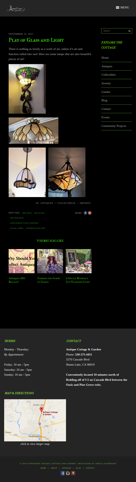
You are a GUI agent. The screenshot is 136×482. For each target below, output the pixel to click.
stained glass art (35, 228)
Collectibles (66, 203)
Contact (106, 109)
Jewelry (106, 83)
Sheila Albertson (105, 463)
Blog (104, 100)
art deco (27, 213)
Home (105, 57)
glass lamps (17, 228)
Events (106, 117)
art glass (39, 213)
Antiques (46, 203)
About (54, 468)
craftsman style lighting (24, 223)
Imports (85, 203)
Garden (106, 91)
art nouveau (17, 218)
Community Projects (114, 126)
